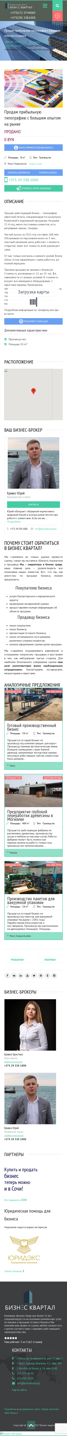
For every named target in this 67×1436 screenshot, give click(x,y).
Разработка (10, 1409)
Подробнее (14, 521)
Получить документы (19, 172)
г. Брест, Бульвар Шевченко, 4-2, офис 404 (39, 1363)
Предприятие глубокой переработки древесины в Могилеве (30, 815)
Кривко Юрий (16, 493)
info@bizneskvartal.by (46, 528)
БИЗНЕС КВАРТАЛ (15, 41)
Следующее (50, 959)
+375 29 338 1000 (23, 179)
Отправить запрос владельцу (36, 188)
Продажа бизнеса (39, 41)
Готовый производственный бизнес (31, 727)
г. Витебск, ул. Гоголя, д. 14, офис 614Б (37, 1368)
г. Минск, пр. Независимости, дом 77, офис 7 (40, 1358)
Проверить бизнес (48, 172)
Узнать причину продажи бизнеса (35, 147)
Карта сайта (19, 1389)
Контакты (34, 504)
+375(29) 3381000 (22, 18)
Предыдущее (17, 959)
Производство (13, 45)
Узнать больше (13, 1271)
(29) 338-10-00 (25, 1378)
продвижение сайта (29, 1409)
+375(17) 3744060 (22, 13)
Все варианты (12, 1200)
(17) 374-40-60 (25, 1373)
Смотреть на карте (35, 163)
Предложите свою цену (35, 321)
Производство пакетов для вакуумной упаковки (31, 900)
